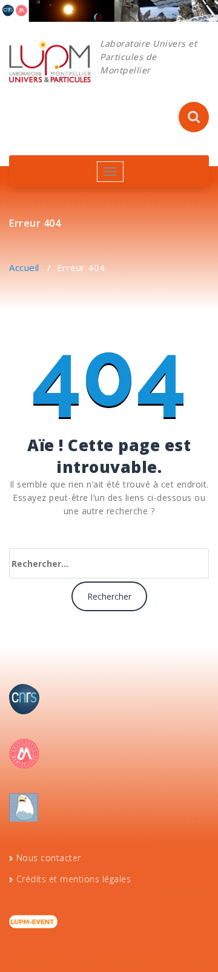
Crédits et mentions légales (73, 879)
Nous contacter (48, 857)
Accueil (24, 267)
